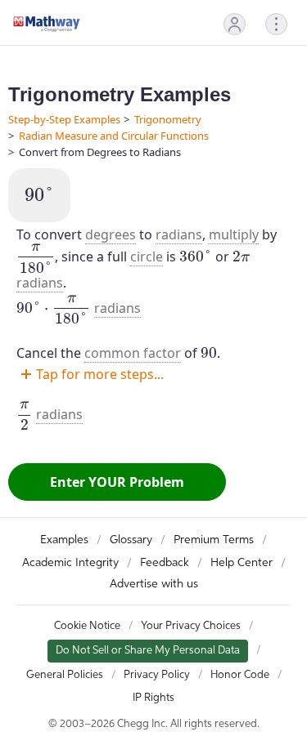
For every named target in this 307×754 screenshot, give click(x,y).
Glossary (131, 540)
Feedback (164, 563)
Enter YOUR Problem (117, 482)
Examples (64, 540)
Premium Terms (214, 540)
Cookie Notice (87, 626)
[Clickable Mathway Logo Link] (46, 24)
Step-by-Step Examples (64, 119)
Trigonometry (167, 119)
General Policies (64, 675)
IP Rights (153, 698)
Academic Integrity (70, 563)
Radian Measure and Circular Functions (114, 135)
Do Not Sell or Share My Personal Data (148, 650)
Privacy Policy (157, 675)
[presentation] (39, 194)
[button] (234, 24)
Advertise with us (154, 584)
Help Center (241, 563)
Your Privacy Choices (191, 626)
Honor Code (239, 675)
